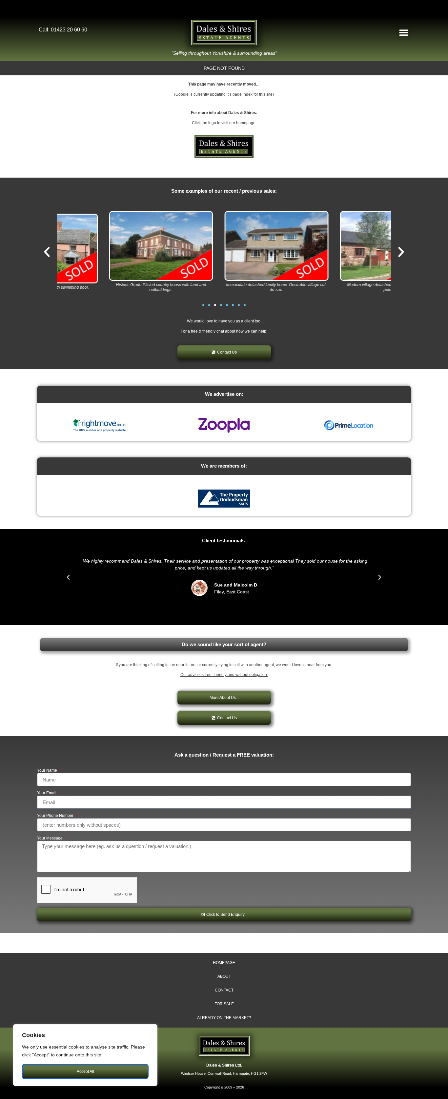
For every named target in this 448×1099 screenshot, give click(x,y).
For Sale (224, 1004)
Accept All (85, 1071)
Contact (224, 990)
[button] (403, 32)
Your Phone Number (55, 816)
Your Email (47, 793)
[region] (85, 1055)
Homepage (224, 962)
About (224, 976)
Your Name (47, 770)
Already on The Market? (224, 1017)
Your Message (50, 838)
